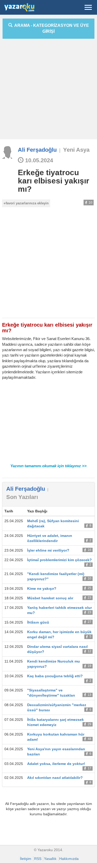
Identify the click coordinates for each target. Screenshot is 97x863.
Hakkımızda (69, 859)
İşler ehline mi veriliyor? (48, 550)
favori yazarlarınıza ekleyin (27, 203)
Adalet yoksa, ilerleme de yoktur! (56, 764)
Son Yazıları (22, 497)
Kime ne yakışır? (41, 588)
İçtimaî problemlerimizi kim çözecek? (59, 560)
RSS (37, 859)
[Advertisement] (48, 91)
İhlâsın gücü (38, 622)
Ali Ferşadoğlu (37, 150)
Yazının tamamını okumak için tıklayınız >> (48, 466)
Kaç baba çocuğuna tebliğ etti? (55, 676)
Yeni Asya (76, 150)
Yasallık (50, 859)
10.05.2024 (38, 160)
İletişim (25, 859)
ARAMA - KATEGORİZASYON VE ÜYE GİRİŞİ (50, 28)
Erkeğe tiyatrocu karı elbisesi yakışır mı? (53, 180)
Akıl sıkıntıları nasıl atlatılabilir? (55, 778)
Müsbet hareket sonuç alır (50, 598)
